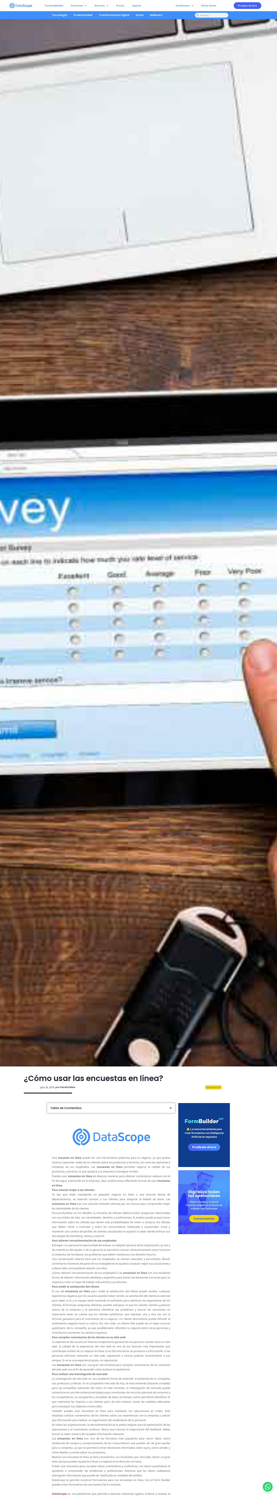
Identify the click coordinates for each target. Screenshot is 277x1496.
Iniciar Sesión (208, 5)
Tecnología (59, 15)
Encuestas (213, 1087)
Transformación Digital (114, 15)
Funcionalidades (54, 5)
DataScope (59, 1494)
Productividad (82, 15)
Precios (120, 5)
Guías (139, 15)
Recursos (100, 5)
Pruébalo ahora (204, 1147)
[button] (170, 1108)
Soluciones (77, 5)
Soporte (136, 5)
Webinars (156, 15)
